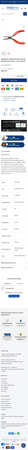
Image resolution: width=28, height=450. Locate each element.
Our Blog (3, 381)
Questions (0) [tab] (20, 283)
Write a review (14, 296)
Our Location (4, 389)
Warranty (3, 409)
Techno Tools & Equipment (12, 439)
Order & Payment (6, 403)
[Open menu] (3, 8)
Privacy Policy (5, 401)
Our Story (3, 391)
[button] (4, 69)
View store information (9, 100)
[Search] (25, 13)
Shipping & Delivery (6, 407)
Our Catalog (4, 387)
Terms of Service (6, 399)
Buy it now (14, 80)
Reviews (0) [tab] (8, 283)
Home (3, 19)
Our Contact (4, 383)
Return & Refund (5, 405)
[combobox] (14, 14)
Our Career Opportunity (7, 385)
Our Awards (4, 379)
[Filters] (2, 288)
